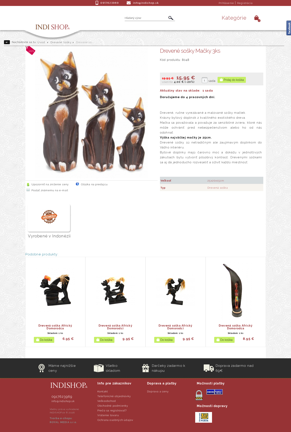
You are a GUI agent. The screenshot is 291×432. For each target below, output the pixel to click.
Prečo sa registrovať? (112, 410)
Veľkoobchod (106, 401)
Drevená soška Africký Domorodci (115, 327)
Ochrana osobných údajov (115, 420)
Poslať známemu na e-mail (49, 190)
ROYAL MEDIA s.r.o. (63, 422)
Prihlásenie (226, 3)
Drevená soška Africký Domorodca (55, 327)
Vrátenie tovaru (108, 415)
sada (212, 80)
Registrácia (245, 3)
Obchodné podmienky (112, 405)
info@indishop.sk (63, 401)
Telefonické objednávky (114, 396)
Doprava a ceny (158, 391)
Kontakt (102, 391)
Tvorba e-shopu (61, 418)
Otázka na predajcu (94, 184)
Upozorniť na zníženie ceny (50, 184)
